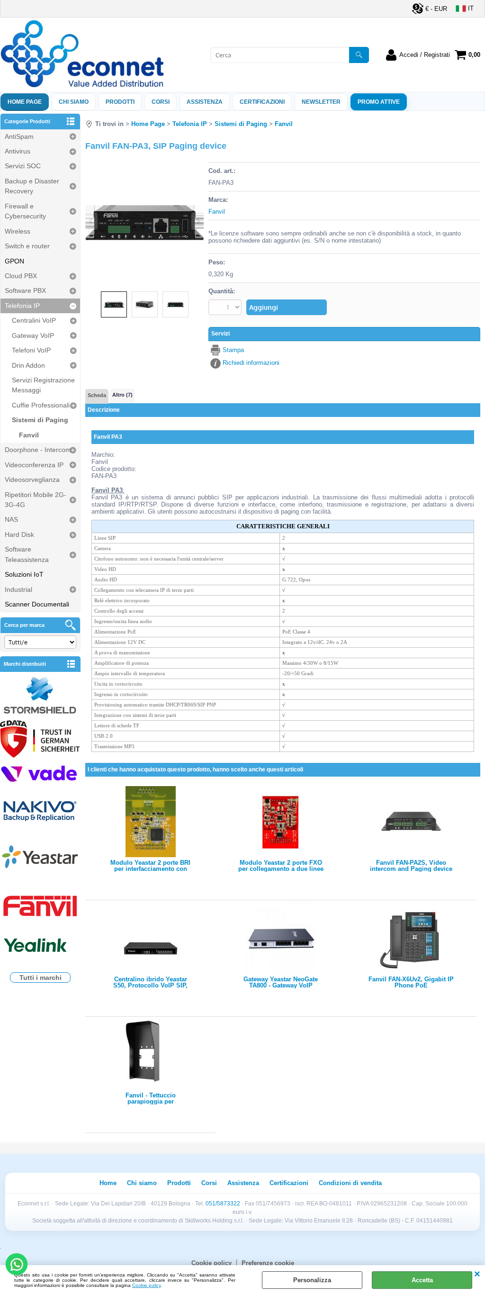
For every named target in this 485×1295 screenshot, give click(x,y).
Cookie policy (146, 1285)
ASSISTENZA (205, 102)
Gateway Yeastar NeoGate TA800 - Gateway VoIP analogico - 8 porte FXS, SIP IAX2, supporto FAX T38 (281, 982)
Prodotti (120, 102)
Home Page (25, 102)
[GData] (40, 740)
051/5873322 (223, 1203)
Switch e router (27, 246)
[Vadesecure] (40, 773)
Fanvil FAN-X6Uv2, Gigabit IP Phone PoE (411, 982)
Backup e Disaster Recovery (32, 186)
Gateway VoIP (33, 335)
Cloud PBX (21, 276)
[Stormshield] (40, 696)
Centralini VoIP (34, 320)
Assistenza (243, 1182)
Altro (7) (122, 395)
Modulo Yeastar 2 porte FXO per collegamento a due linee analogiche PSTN (280, 866)
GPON (14, 261)
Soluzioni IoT (24, 574)
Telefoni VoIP (31, 350)
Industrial (18, 589)
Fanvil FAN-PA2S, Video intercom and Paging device (411, 866)
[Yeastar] (40, 858)
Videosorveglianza (32, 479)
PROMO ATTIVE (379, 102)
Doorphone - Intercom (38, 449)
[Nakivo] (40, 810)
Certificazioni (262, 102)
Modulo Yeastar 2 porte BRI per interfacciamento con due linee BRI (150, 866)
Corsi (161, 102)
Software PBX (25, 290)
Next (197, 221)
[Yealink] (40, 946)
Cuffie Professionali (41, 405)
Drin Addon (28, 365)
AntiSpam (19, 136)
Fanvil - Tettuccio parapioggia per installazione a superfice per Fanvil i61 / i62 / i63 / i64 (150, 1098)
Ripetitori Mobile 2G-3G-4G (35, 499)
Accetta (422, 1280)
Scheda (97, 395)
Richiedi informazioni (251, 362)
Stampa (233, 349)
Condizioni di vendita (350, 1182)
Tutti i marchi (40, 977)
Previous (91, 221)
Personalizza (312, 1280)
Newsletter (321, 102)
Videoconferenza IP (34, 465)
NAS (11, 519)
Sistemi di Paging (40, 420)
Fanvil (29, 435)
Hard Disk (19, 534)
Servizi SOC (23, 166)
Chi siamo (74, 102)
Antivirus (17, 151)
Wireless (17, 231)
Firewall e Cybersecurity (25, 211)
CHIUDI (477, 1274)
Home (108, 1182)
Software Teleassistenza (27, 554)
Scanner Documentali (37, 604)
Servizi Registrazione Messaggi (43, 385)
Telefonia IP (22, 305)
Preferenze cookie (268, 1263)
